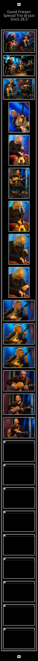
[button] (19, 4)
